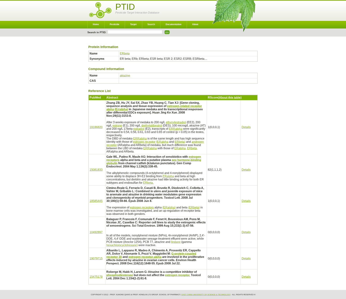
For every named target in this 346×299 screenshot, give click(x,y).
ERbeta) (180, 141)
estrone (117, 125)
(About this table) (229, 97)
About (195, 24)
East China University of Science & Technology (206, 295)
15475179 (96, 276)
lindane (176, 241)
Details (246, 127)
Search (151, 24)
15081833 (96, 169)
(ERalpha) (169, 207)
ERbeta (125, 53)
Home (96, 24)
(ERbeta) (194, 207)
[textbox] (135, 32)
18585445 (96, 200)
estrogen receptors (142, 207)
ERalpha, (180, 148)
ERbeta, (192, 148)
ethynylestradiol (176, 122)
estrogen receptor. (177, 275)
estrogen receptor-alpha (144, 256)
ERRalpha (175, 128)
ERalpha (168, 176)
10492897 (96, 232)
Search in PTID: (97, 32)
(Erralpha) (121, 109)
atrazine (125, 75)
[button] (167, 32)
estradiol (138, 128)
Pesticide (114, 24)
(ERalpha (162, 141)
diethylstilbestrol (151, 125)
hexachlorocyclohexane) (122, 245)
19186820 (96, 127)
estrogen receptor (144, 141)
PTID (125, 7)
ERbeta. (148, 182)
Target (133, 24)
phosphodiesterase (119, 275)
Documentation (173, 24)
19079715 (96, 258)
